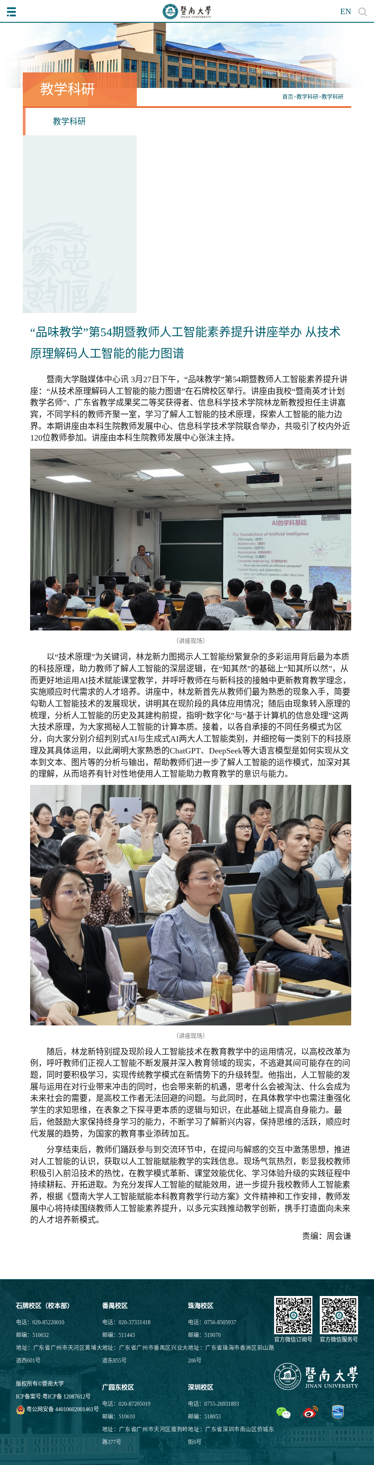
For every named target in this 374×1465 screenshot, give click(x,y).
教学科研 (307, 97)
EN (345, 11)
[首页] (186, 11)
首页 (287, 97)
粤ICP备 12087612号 (66, 1396)
